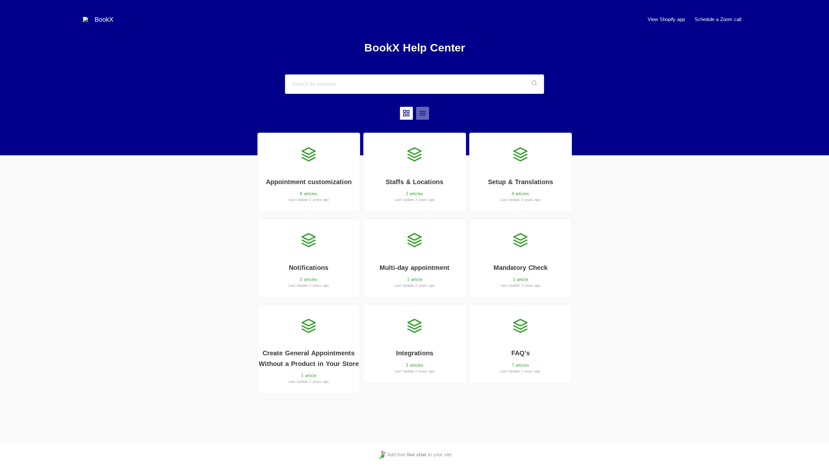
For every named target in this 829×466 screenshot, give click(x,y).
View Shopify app (666, 19)
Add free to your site (419, 454)
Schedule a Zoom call (718, 19)
